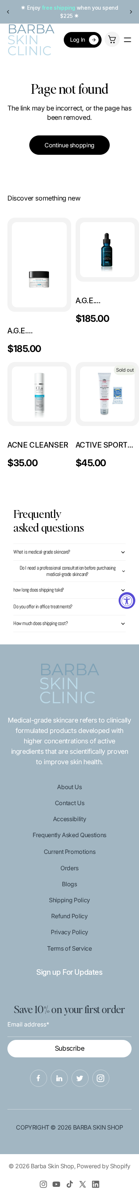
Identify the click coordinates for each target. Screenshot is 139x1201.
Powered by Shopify (103, 1166)
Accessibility (69, 819)
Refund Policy (69, 916)
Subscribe (70, 1048)
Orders (69, 868)
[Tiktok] (69, 1184)
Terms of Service (69, 948)
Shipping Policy (69, 900)
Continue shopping (69, 145)
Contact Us (69, 803)
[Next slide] (131, 12)
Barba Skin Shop (52, 1166)
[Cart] (112, 39)
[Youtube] (56, 1184)
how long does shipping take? (38, 589)
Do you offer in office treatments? (42, 606)
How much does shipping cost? (40, 623)
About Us (69, 787)
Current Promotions (70, 851)
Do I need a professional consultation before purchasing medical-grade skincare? (68, 570)
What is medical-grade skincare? (41, 551)
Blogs (69, 884)
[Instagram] (43, 1184)
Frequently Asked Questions (69, 835)
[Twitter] (82, 1184)
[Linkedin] (95, 1184)
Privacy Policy (69, 932)
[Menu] (127, 40)
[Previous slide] (8, 12)
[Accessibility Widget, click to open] (127, 600)
